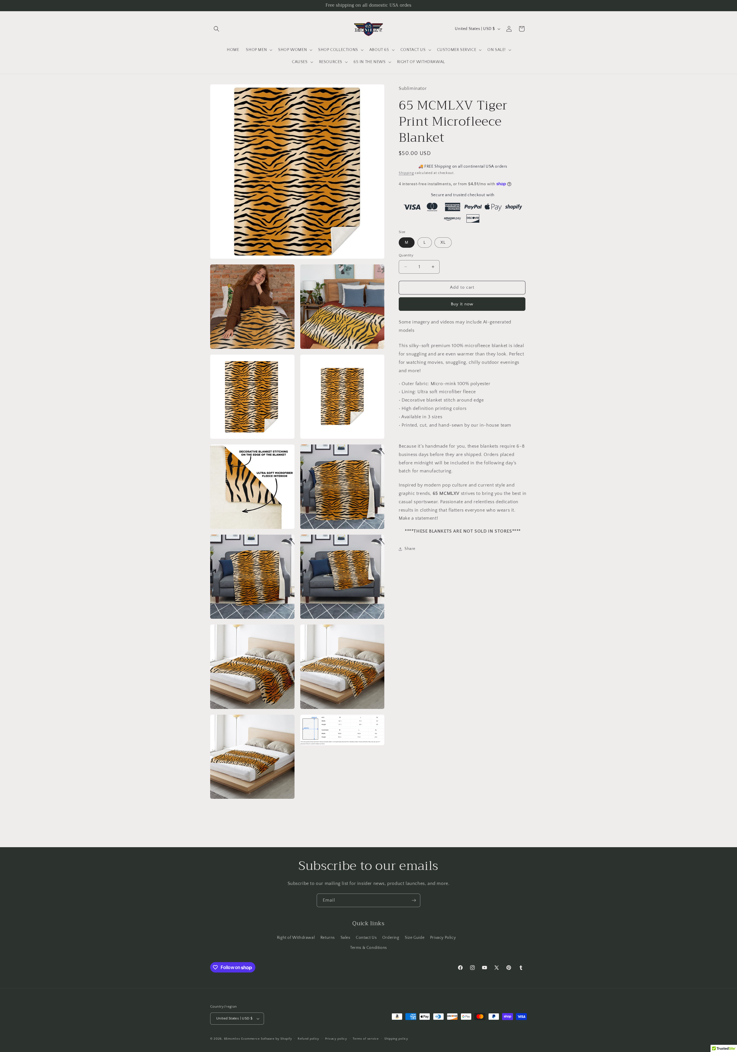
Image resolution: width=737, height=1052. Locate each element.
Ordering (390, 937)
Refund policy (308, 1038)
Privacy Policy (443, 937)
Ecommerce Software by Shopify (266, 1038)
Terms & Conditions (368, 947)
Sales (345, 937)
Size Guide (414, 937)
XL (443, 242)
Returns (327, 937)
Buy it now (462, 303)
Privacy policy (336, 1038)
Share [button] (409, 548)
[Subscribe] (413, 900)
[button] (216, 28)
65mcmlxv (232, 1038)
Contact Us (366, 937)
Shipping (406, 173)
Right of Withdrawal (296, 937)
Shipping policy (396, 1038)
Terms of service (366, 1038)
